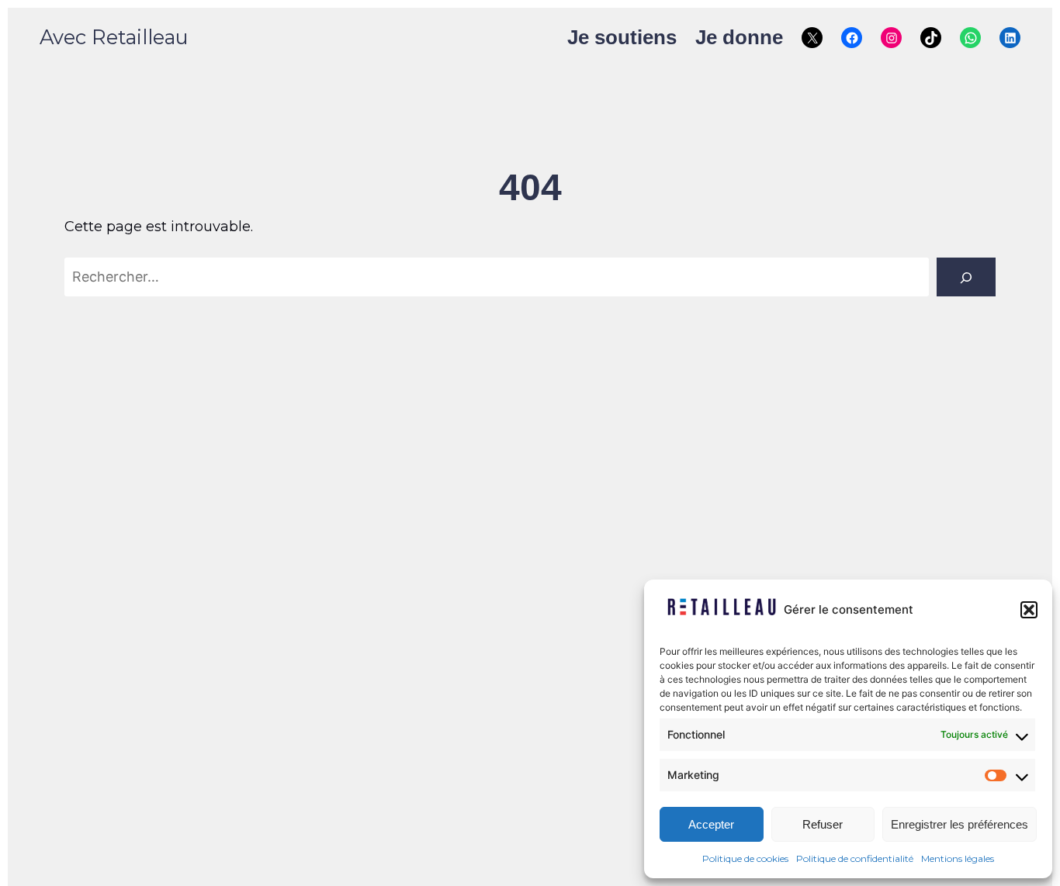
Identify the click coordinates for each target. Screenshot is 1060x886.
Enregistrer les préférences (959, 824)
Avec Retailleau (114, 37)
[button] (1029, 610)
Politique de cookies (745, 858)
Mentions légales (957, 858)
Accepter (711, 824)
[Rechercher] (966, 277)
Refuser (822, 824)
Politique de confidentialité (854, 858)
